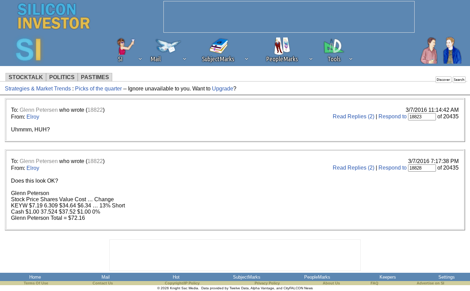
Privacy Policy (267, 283)
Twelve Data (239, 288)
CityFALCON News (298, 288)
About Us (331, 283)
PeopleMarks (317, 277)
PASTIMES (95, 77)
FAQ (374, 283)
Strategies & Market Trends (38, 88)
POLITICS (62, 77)
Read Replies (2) (353, 116)
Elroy (32, 117)
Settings (446, 277)
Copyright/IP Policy (182, 283)
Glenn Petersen (39, 110)
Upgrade (222, 88)
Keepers (388, 277)
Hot (176, 277)
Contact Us (103, 283)
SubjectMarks (246, 277)
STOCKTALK (26, 77)
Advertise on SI (430, 283)
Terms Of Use (36, 283)
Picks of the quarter (99, 88)
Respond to (392, 116)
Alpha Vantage (262, 288)
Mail (106, 277)
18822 (95, 110)
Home (35, 277)
